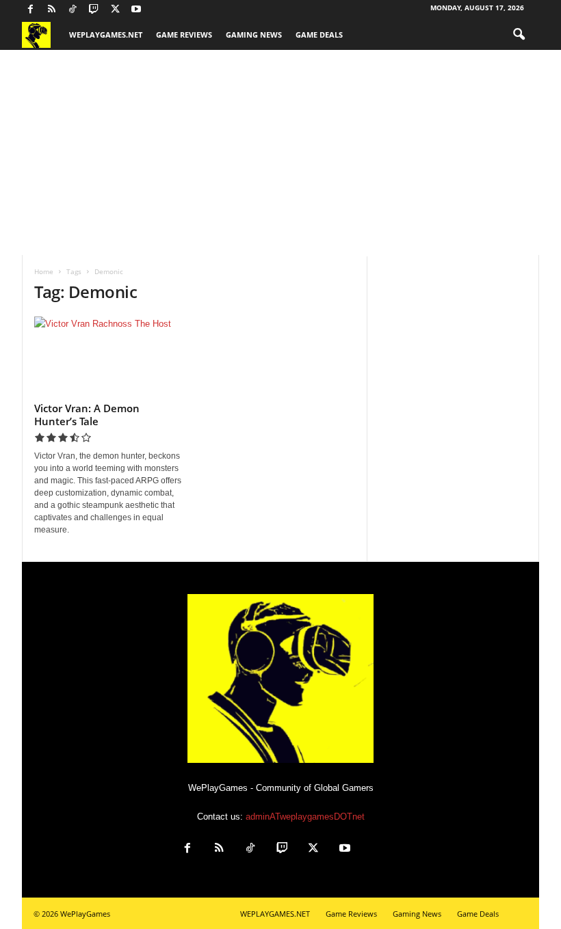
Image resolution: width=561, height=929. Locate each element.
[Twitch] (94, 10)
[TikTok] (72, 10)
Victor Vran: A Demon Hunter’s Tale (87, 414)
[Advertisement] (280, 152)
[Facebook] (30, 10)
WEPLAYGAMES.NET (105, 34)
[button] (519, 35)
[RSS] (51, 10)
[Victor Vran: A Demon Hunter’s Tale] (108, 356)
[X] (115, 10)
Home (43, 271)
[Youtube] (136, 10)
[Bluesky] (157, 10)
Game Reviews (184, 34)
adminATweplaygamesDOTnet (305, 816)
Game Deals (319, 34)
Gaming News (254, 34)
